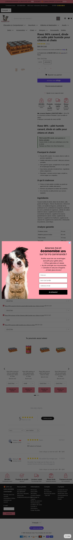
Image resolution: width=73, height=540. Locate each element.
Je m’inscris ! (53, 292)
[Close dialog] (70, 243)
